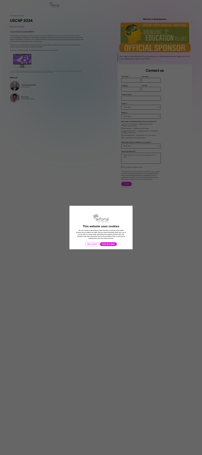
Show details (92, 244)
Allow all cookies (108, 244)
